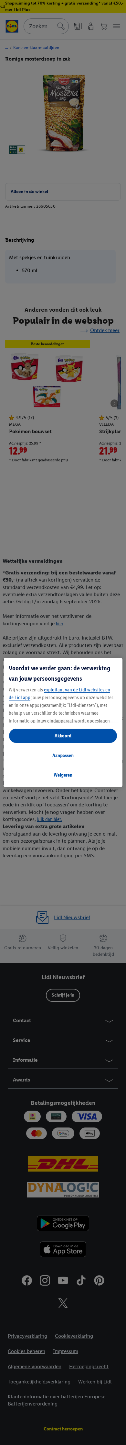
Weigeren (63, 775)
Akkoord (63, 736)
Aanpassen (63, 755)
